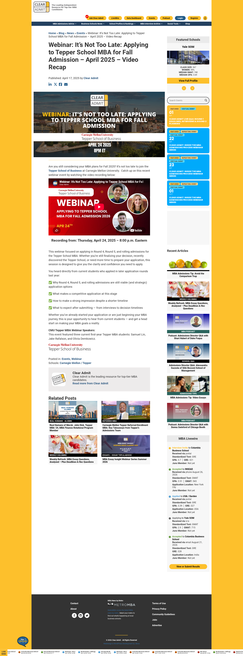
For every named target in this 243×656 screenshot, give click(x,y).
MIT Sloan (196, 651)
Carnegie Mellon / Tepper (75, 363)
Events (81, 33)
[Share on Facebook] (60, 84)
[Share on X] (55, 84)
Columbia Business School (22, 651)
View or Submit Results (188, 566)
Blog (61, 33)
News (70, 33)
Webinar (76, 359)
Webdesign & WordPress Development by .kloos (122, 644)
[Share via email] (66, 84)
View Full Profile (188, 80)
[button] (184, 88)
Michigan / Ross (63, 651)
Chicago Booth (99, 651)
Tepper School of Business (65, 170)
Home (52, 33)
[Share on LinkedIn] (50, 84)
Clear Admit (91, 78)
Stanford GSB (233, 651)
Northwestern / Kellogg (81, 651)
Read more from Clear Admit (90, 383)
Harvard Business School (45, 651)
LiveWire (3, 653)
